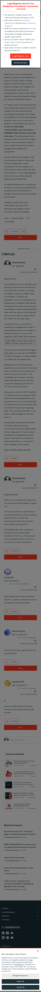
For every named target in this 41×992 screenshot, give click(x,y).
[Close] (37, 950)
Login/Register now (21, 56)
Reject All (20, 981)
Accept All (20, 987)
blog (6, 42)
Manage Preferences (20, 976)
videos (12, 42)
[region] (20, 969)
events (30, 29)
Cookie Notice (19, 964)
